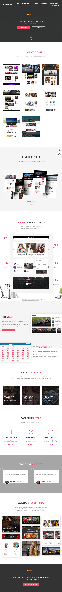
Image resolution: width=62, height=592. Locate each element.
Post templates (26, 3)
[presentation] (13, 238)
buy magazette (38, 27)
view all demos (23, 27)
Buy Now (59, 154)
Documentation (54, 3)
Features (35, 3)
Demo (17, 3)
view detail (11, 444)
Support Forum (55, 5)
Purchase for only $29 (31, 584)
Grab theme (44, 3)
